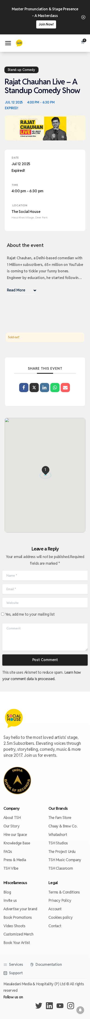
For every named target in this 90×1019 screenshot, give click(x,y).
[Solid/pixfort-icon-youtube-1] (60, 1005)
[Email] (65, 387)
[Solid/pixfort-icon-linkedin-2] (49, 1005)
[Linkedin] (44, 387)
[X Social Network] (34, 387)
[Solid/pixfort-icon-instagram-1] (70, 1005)
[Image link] (21, 780)
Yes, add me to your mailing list (29, 614)
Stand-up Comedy (21, 70)
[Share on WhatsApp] (55, 387)
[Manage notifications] (80, 1010)
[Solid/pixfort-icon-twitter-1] (38, 1005)
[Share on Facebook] (23, 387)
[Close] (83, 17)
